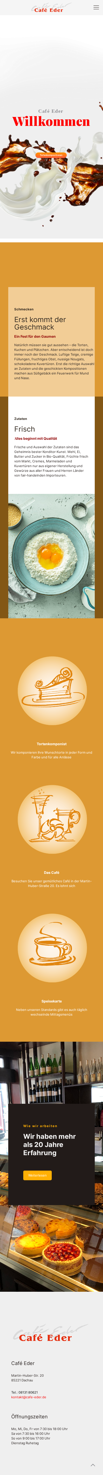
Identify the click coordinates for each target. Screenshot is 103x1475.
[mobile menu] (96, 7)
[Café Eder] (51, 7)
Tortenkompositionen (51, 155)
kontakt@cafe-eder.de (28, 1397)
